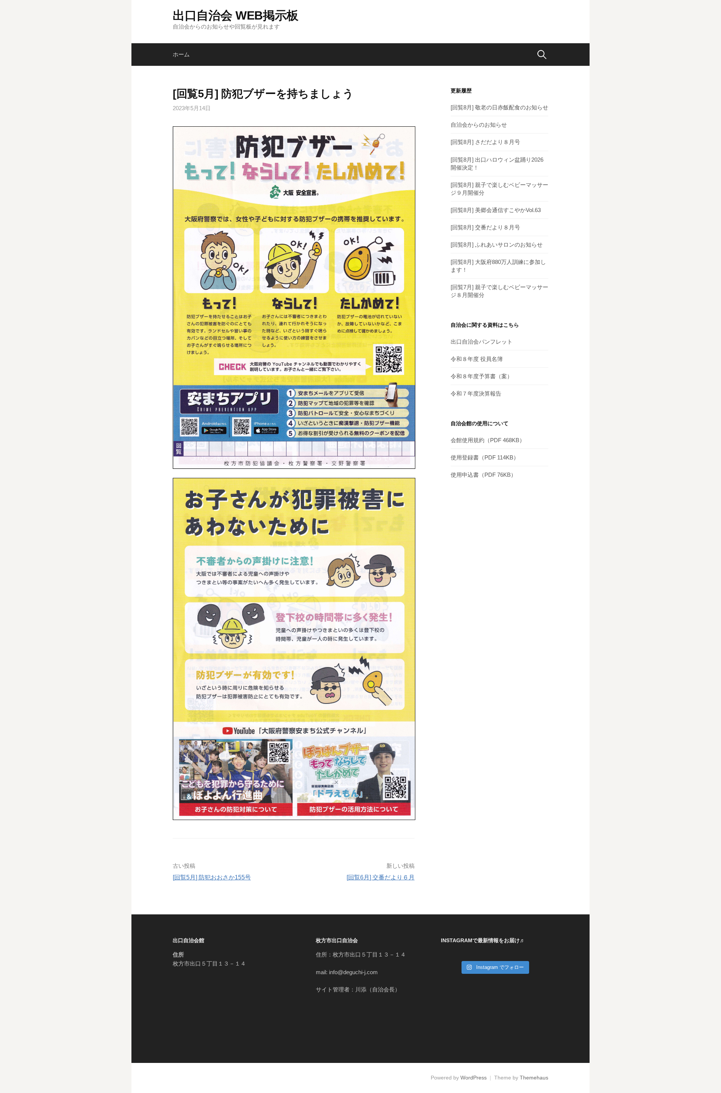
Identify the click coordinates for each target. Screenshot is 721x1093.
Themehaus (534, 1078)
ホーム (181, 54)
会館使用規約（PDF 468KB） (488, 440)
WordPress (473, 1078)
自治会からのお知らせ (479, 124)
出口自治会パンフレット (482, 341)
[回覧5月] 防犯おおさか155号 (212, 877)
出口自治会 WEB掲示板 (236, 15)
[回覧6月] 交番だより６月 (381, 877)
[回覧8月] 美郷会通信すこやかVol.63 (496, 210)
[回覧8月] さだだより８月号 (485, 142)
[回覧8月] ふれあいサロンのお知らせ (497, 244)
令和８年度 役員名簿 (477, 359)
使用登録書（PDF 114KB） (485, 457)
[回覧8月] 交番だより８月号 (485, 227)
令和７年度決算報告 (476, 393)
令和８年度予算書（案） (482, 376)
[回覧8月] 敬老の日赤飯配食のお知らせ (499, 107)
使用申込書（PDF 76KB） (483, 474)
